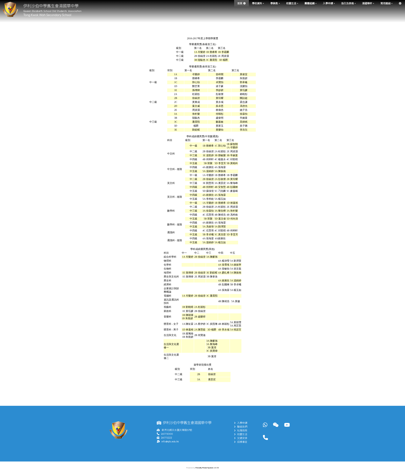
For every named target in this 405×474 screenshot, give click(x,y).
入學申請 (242, 422)
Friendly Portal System (205, 468)
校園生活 (242, 434)
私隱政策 (242, 430)
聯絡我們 (242, 426)
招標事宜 (242, 441)
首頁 (239, 3)
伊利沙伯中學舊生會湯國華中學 (51, 5)
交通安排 (242, 438)
